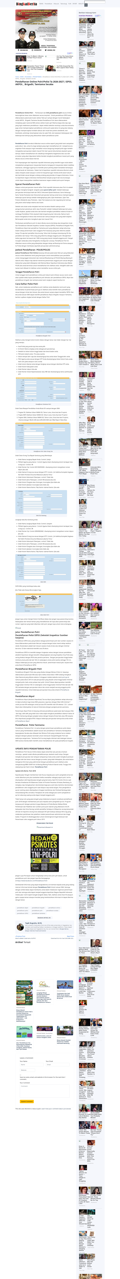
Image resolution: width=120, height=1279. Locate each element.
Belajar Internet (30, 931)
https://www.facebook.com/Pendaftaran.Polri (32, 881)
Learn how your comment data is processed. (56, 1109)
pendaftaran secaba (52, 910)
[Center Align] (86, 5)
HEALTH (81, 4)
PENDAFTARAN (20, 1007)
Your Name (23, 1061)
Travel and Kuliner (40, 931)
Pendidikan (48, 4)
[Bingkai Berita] (27, 3)
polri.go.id (65, 677)
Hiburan (56, 4)
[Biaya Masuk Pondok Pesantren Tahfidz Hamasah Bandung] (65, 1030)
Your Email (49, 1061)
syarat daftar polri (50, 190)
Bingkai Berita (64, 929)
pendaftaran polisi (22, 910)
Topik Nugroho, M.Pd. (33, 923)
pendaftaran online (54, 908)
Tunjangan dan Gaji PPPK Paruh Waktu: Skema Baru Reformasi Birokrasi (64, 996)
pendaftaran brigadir (38, 908)
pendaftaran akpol (22, 908)
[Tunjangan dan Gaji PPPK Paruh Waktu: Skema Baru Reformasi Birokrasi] (65, 984)
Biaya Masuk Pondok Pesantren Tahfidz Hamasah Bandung (64, 1041)
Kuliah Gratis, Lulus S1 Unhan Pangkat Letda (44, 1036)
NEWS (41, 4)
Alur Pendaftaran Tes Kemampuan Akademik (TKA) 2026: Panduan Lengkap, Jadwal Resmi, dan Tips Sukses (24, 1046)
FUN (69, 4)
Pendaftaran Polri (21, 143)
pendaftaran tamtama (38, 913)
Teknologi (63, 4)
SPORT (75, 4)
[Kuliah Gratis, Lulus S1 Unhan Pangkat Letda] (45, 1028)
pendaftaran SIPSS (22, 913)
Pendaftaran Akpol (23, 721)
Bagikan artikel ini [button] (44, 918)
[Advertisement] (30, 98)
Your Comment (25, 1083)
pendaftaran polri (37, 910)
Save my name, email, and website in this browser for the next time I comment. (42, 1078)
